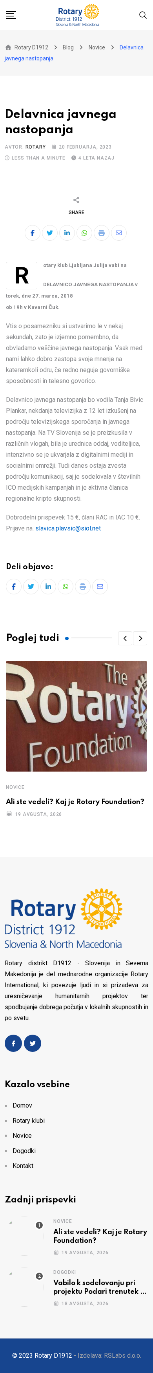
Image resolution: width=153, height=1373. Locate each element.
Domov (22, 1105)
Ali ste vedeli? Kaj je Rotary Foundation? (75, 802)
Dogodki (24, 1151)
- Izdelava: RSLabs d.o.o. (107, 1355)
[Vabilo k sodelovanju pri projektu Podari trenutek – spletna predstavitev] (24, 1287)
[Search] (143, 14)
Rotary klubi (29, 1120)
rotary (36, 147)
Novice (15, 787)
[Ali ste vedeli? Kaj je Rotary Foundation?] (24, 1236)
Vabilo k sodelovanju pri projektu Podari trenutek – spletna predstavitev (98, 1292)
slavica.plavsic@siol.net (68, 528)
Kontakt (23, 1166)
